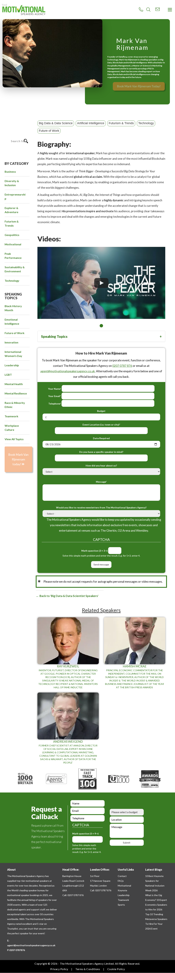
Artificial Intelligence (90, 123)
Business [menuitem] (10, 171)
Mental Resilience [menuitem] (16, 393)
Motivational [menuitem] (13, 244)
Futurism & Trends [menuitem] (12, 223)
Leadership (124, 895)
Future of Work (49, 130)
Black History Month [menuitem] (13, 308)
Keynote (122, 890)
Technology (146, 123)
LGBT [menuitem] (8, 374)
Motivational (124, 885)
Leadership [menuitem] (12, 365)
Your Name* (54, 388)
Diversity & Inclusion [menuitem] (12, 183)
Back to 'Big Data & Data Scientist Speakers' (68, 596)
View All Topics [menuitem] (14, 439)
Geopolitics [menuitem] (12, 234)
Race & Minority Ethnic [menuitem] (15, 404)
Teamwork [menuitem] (11, 416)
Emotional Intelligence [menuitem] (12, 321)
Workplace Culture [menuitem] (12, 427)
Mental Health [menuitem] (14, 384)
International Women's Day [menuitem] (13, 353)
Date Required (101, 438)
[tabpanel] (101, 282)
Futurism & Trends (121, 123)
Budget (101, 410)
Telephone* (54, 403)
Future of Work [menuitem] (14, 333)
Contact (122, 876)
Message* (101, 481)
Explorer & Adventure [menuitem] (11, 210)
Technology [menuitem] (12, 280)
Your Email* (54, 396)
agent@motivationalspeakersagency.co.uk (67, 371)
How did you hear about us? (101, 465)
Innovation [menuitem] (11, 342)
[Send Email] (157, 9)
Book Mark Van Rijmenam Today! (139, 86)
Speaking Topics (54, 336)
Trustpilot (12, 928)
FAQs (121, 880)
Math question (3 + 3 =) (94, 550)
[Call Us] (141, 9)
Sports (121, 904)
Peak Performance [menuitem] (13, 255)
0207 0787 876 (122, 365)
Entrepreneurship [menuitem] (15, 196)
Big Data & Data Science (56, 123)
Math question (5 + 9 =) (85, 833)
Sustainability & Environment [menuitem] (15, 269)
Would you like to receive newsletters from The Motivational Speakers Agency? (101, 507)
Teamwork (123, 899)
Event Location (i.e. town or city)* (101, 424)
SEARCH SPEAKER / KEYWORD (15, 128)
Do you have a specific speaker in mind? (101, 451)
